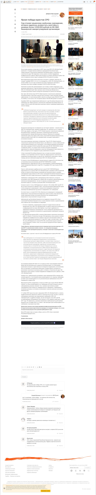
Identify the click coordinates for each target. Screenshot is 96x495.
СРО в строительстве (27, 36)
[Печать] (15, 24)
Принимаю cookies (45, 490)
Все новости (8, 466)
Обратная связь (80, 473)
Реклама (51, 470)
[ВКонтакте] (80, 471)
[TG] (15, 9)
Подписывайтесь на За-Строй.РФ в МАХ (42, 323)
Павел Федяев (31, 406)
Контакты (51, 468)
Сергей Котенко (36, 395)
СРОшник (29, 383)
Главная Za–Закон (32, 9)
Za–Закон (40, 9)
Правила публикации (32, 472)
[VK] (15, 16)
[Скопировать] (53, 401)
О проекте (51, 466)
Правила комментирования (33, 468)
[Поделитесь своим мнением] (43, 371)
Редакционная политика (32, 470)
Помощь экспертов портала (75, 13)
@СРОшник (55, 395)
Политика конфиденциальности (34, 466)
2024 (45, 9)
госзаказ (56, 36)
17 (77, 25)
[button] (1, 2)
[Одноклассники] (76, 471)
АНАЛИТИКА (60, 1)
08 (48, 9)
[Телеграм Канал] (84, 471)
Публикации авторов (10, 468)
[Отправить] (15, 27)
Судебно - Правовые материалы (12, 476)
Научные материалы (10, 470)
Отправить (24, 376)
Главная (24, 9)
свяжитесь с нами (30, 66)
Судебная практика (37, 36)
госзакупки (50, 36)
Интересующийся (32, 427)
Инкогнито (30, 438)
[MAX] (71, 471)
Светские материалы (10, 472)
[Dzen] (89, 471)
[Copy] (57, 390)
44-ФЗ (44, 36)
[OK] (15, 20)
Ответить (61, 390)
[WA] (15, 13)
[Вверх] (15, 31)
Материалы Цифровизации (11, 474)
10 (77, 41)
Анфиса (29, 418)
